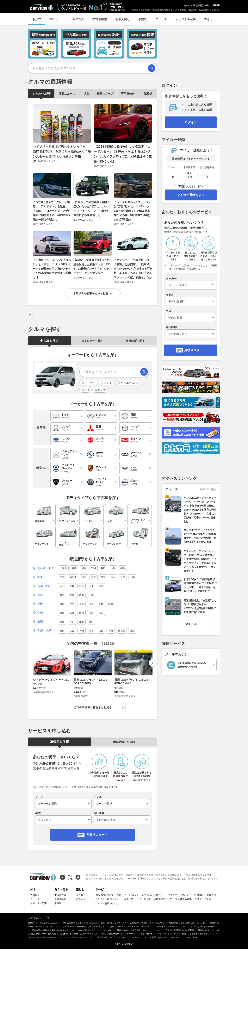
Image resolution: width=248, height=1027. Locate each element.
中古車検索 (99, 19)
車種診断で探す (135, 340)
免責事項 (211, 894)
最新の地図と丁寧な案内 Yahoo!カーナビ (187, 923)
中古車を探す (49, 340)
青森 (74, 568)
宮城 (93, 568)
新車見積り (122, 19)
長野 (72, 586)
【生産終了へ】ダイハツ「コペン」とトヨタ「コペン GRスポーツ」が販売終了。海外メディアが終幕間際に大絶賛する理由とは (52, 268)
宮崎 (110, 630)
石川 (91, 586)
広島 (91, 613)
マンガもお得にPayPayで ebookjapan (80, 923)
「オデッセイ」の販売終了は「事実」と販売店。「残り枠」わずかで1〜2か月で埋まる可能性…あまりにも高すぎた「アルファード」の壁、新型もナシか (133, 268)
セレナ (102, 389)
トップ (36, 19)
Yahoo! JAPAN (212, 5)
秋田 (103, 568)
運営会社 (121, 894)
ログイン (187, 5)
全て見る (191, 624)
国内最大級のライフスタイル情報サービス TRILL (118, 937)
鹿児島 (121, 630)
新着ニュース (67, 93)
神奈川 (73, 577)
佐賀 (72, 630)
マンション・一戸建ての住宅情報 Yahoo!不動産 (173, 930)
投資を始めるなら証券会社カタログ (132, 930)
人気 (87, 93)
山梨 (132, 577)
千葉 (93, 577)
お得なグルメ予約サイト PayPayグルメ (147, 923)
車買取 (142, 19)
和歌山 (111, 604)
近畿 (40, 603)
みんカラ (80, 899)
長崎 (81, 630)
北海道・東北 (45, 568)
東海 (40, 595)
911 (87, 389)
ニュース (161, 19)
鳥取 (62, 613)
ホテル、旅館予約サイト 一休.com (117, 934)
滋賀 (91, 604)
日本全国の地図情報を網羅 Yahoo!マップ (50, 930)
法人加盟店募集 (183, 899)
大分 (101, 630)
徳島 (62, 621)
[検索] (151, 68)
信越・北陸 (44, 586)
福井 (101, 586)
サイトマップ (144, 899)
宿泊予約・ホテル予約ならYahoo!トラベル (78, 934)
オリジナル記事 (185, 19)
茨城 (103, 577)
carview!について (105, 894)
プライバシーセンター (179, 894)
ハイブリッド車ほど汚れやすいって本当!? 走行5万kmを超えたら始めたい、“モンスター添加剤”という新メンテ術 (62, 151)
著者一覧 (128, 899)
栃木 (113, 577)
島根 (72, 613)
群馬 (122, 577)
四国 (40, 621)
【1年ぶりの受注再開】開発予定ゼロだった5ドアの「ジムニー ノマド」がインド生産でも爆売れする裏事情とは (91, 209)
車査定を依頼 (59, 741)
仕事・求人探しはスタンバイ (113, 923)
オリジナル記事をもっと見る (90, 293)
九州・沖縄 (44, 630)
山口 (101, 613)
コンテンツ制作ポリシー (108, 899)
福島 (122, 568)
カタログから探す (92, 340)
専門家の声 (128, 93)
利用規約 (198, 894)
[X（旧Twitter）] (70, 877)
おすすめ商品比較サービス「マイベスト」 (162, 937)
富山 (81, 586)
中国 (40, 612)
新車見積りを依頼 (124, 741)
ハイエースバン (130, 382)
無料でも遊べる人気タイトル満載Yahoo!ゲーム (131, 926)
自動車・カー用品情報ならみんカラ (43, 923)
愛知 (62, 595)
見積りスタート (97, 834)
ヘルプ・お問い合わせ (107, 903)
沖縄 (132, 630)
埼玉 (84, 577)
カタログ (78, 19)
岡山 (81, 613)
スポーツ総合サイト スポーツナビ (78, 937)
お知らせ (133, 894)
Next (152, 663)
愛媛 (81, 621)
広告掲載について (163, 899)
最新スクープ (105, 93)
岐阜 (72, 595)
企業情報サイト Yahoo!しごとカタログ (173, 926)
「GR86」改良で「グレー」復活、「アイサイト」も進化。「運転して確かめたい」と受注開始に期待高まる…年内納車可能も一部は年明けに (52, 211)
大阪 (62, 604)
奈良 (101, 604)
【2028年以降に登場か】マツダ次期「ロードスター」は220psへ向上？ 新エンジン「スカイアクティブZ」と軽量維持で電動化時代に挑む (123, 154)
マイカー (210, 19)
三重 (91, 595)
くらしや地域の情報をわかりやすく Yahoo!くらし (84, 926)
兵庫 (72, 604)
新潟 (62, 586)
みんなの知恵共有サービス (205, 926)
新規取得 (197, 5)
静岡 (81, 595)
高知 (91, 621)
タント (108, 382)
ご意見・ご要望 (203, 899)
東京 (62, 577)
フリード (90, 382)
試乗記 (148, 93)
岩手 (84, 568)
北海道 (63, 568)
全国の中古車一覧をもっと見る (93, 707)
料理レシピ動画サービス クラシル (197, 934)
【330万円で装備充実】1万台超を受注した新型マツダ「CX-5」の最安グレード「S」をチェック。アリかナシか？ (92, 266)
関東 (40, 577)
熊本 (91, 630)
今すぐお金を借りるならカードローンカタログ (92, 930)
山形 (113, 568)
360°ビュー (56, 19)
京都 (81, 604)
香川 (72, 621)
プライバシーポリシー (153, 894)
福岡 (62, 630)
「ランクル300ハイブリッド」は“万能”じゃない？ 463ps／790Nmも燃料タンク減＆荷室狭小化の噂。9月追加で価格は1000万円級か (132, 211)
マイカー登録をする (191, 194)
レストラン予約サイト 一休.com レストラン (157, 934)
